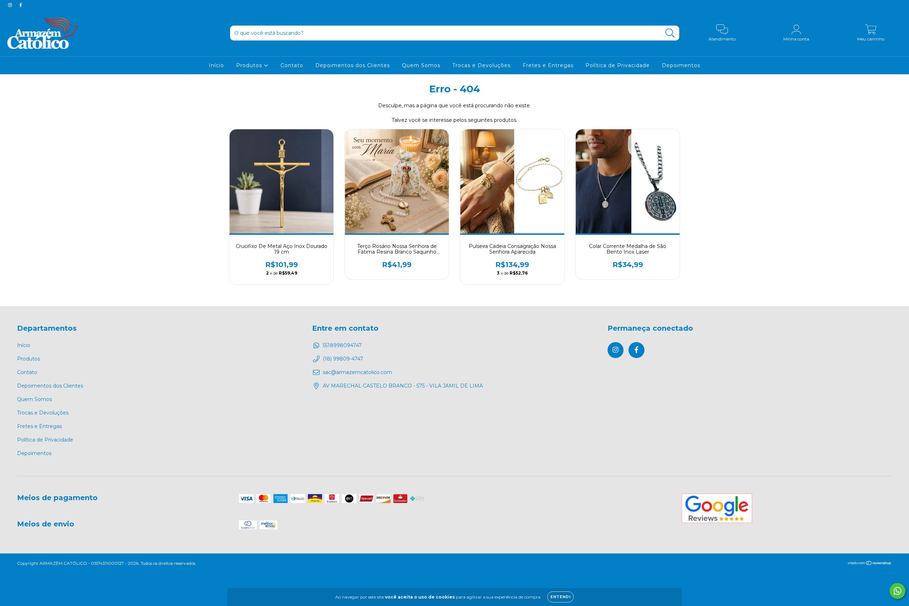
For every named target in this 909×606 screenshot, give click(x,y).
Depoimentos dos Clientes (352, 65)
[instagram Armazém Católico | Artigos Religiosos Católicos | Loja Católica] (10, 5)
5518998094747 (342, 345)
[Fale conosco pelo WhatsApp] (897, 591)
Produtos (250, 65)
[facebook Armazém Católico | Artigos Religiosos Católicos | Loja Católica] (20, 5)
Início (216, 65)
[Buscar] (670, 33)
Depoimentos (681, 65)
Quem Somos (421, 65)
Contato (292, 65)
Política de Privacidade (618, 65)
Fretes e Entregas (548, 65)
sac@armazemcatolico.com (357, 372)
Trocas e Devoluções (481, 65)
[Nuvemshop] (870, 564)
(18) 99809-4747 (343, 359)
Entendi (560, 597)
